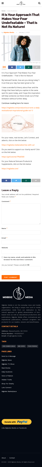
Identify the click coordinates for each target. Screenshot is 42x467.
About (4, 458)
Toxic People (32, 346)
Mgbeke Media (9, 32)
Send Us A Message (9, 356)
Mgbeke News (7, 360)
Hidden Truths (7, 380)
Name (5, 228)
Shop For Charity (8, 383)
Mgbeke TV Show (8, 364)
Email (4, 238)
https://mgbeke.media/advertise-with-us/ (18, 145)
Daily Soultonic (12, 11)
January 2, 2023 (24, 32)
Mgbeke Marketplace (9, 391)
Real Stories (6, 368)
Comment (6, 201)
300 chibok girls (9, 346)
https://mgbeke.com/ (10, 168)
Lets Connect (6, 387)
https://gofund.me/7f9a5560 (13, 157)
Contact (12, 458)
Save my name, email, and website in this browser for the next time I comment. (20, 258)
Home (3, 11)
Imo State (21, 346)
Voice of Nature (7, 376)
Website (5, 248)
